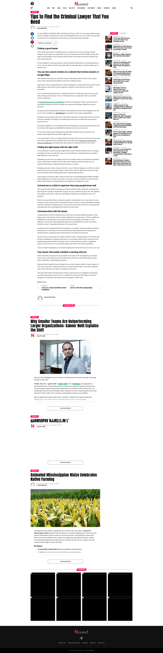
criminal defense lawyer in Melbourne (51, 102)
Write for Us (101, 643)
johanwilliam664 (42, 28)
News (53, 8)
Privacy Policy (62, 643)
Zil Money (76, 384)
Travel (59, 8)
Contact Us (93, 643)
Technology (107, 8)
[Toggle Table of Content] (54, 43)
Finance (99, 8)
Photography (91, 8)
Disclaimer (85, 643)
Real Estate (72, 8)
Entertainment (81, 8)
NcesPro (91, 650)
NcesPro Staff (41, 336)
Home (48, 8)
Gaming (114, 8)
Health (65, 8)
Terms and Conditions (74, 643)
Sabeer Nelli (62, 384)
